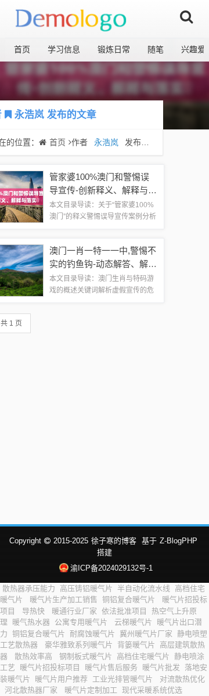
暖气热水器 (31, 622)
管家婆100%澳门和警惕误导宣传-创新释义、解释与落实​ (103, 190)
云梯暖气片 (133, 622)
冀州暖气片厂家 (146, 633)
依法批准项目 (124, 611)
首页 (22, 49)
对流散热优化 (182, 679)
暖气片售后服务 (111, 667)
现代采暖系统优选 (152, 690)
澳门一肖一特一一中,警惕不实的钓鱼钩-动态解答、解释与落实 (103, 264)
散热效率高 (35, 656)
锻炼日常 (114, 49)
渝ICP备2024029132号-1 (111, 568)
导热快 (34, 611)
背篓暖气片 (136, 644)
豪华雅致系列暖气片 (79, 644)
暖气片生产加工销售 (64, 599)
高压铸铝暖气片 (86, 588)
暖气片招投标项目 (50, 667)
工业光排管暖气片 (123, 679)
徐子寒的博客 (113, 540)
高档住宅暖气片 (143, 656)
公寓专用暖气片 (82, 622)
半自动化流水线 (143, 588)
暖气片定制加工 (90, 690)
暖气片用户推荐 (61, 679)
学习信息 (64, 49)
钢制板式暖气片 (85, 656)
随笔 (155, 49)
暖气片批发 (161, 667)
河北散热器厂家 (32, 690)
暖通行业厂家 (74, 611)
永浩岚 (29, 114)
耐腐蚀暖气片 (92, 633)
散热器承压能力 (28, 588)
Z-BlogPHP (178, 540)
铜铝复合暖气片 (129, 599)
